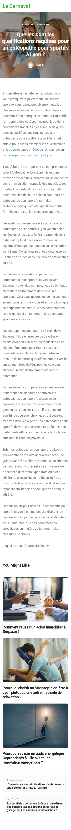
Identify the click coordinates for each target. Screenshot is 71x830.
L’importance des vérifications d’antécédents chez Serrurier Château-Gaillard (35, 786)
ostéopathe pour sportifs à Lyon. (30, 155)
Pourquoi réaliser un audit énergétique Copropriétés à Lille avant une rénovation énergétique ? (33, 758)
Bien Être (27, 24)
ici (15, 546)
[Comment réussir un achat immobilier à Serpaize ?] (35, 599)
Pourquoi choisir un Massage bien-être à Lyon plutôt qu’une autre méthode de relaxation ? (35, 692)
